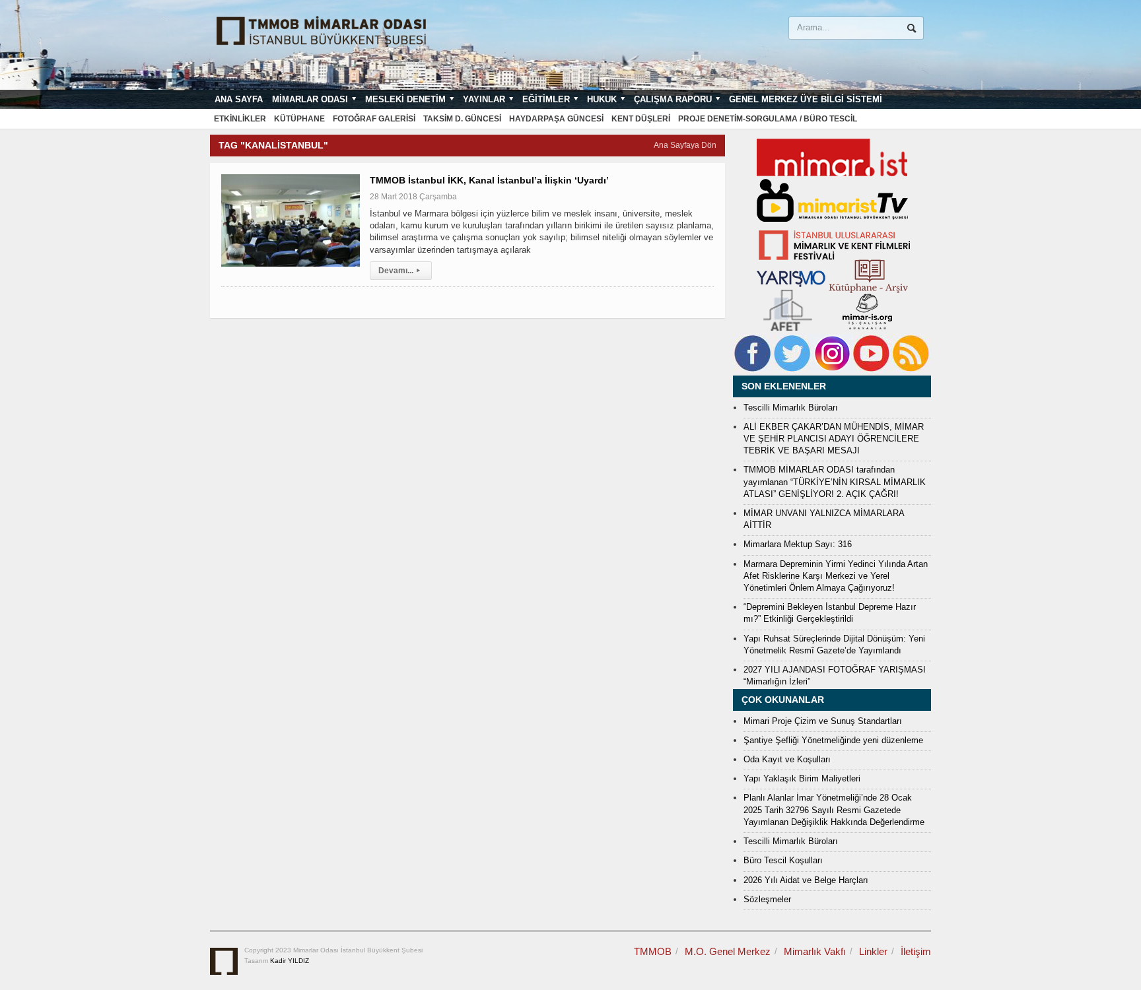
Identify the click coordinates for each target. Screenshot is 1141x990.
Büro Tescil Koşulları (783, 860)
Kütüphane (299, 118)
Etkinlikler (240, 118)
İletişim (916, 951)
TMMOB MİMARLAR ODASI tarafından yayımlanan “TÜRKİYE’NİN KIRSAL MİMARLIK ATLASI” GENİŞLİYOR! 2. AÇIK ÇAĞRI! (834, 481)
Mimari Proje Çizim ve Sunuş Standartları (822, 721)
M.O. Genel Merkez (728, 951)
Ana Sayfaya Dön (685, 145)
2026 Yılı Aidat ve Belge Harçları (805, 880)
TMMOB (653, 951)
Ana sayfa (239, 99)
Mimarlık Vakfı (815, 951)
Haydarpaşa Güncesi (556, 118)
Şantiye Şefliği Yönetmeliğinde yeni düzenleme (833, 740)
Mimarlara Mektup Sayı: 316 (797, 544)
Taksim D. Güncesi (462, 118)
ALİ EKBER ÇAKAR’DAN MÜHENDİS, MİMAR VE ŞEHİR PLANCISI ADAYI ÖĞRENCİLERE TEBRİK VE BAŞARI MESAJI (833, 438)
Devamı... (399, 270)
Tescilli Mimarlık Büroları (790, 407)
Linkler (873, 951)
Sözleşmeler (767, 899)
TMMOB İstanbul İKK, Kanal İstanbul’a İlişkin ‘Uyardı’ (489, 180)
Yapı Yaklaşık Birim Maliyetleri (801, 778)
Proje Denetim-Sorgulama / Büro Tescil (767, 118)
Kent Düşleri (640, 118)
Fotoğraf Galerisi (374, 118)
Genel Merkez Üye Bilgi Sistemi (805, 99)
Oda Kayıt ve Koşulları (787, 759)
